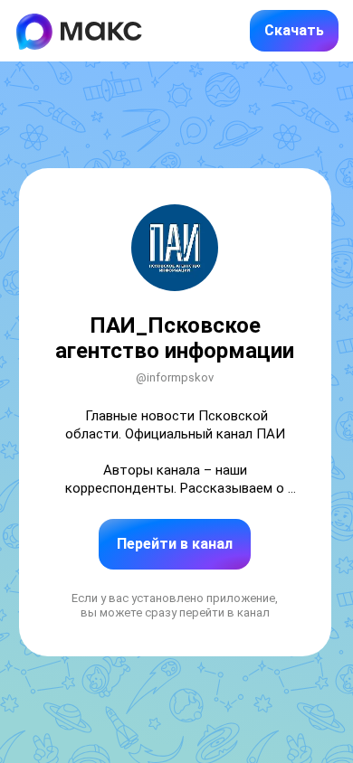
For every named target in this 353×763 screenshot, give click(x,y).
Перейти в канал (175, 543)
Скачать (294, 30)
